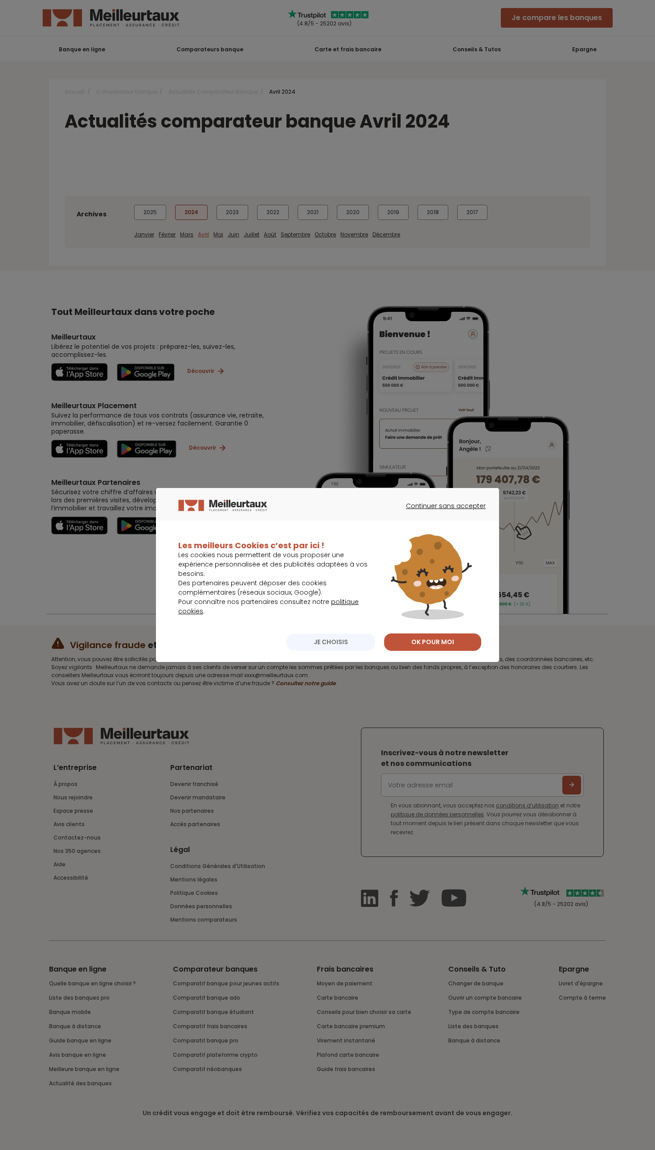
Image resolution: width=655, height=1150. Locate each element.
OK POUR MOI (432, 641)
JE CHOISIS (331, 641)
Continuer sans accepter (441, 513)
